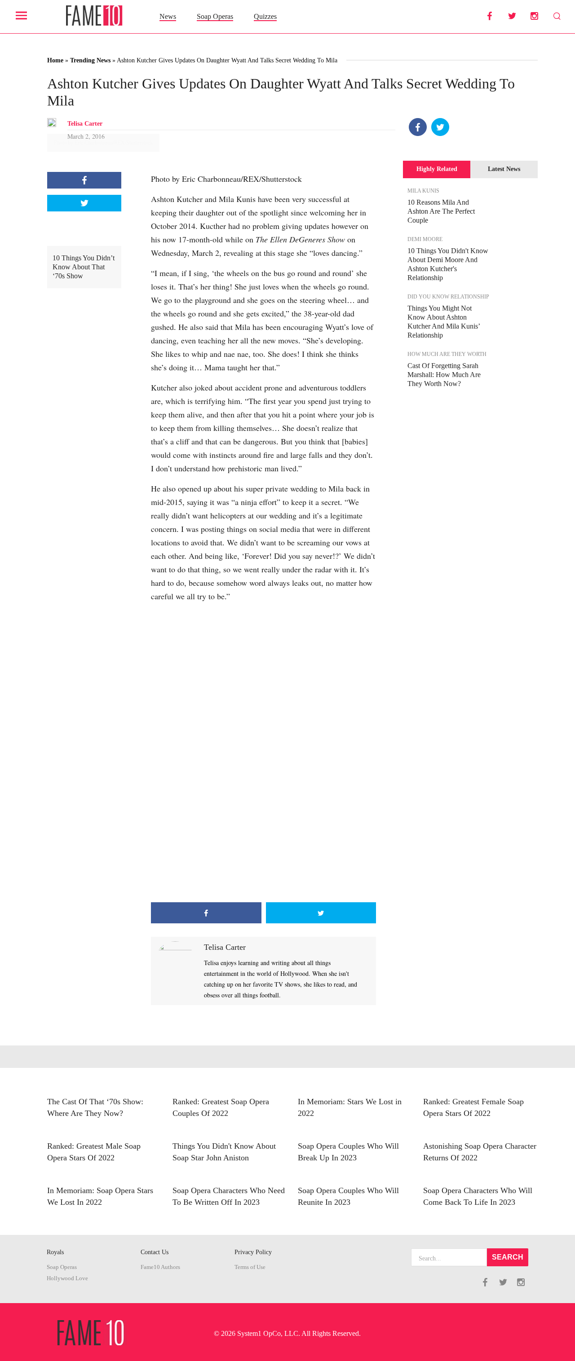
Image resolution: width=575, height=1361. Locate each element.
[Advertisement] (263, 830)
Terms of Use (249, 1267)
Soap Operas (215, 16)
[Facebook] (417, 127)
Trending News (90, 60)
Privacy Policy (253, 1252)
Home (55, 60)
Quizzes (265, 16)
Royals (55, 1252)
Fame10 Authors (160, 1267)
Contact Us (154, 1252)
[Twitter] (440, 127)
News (167, 16)
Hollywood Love (67, 1278)
